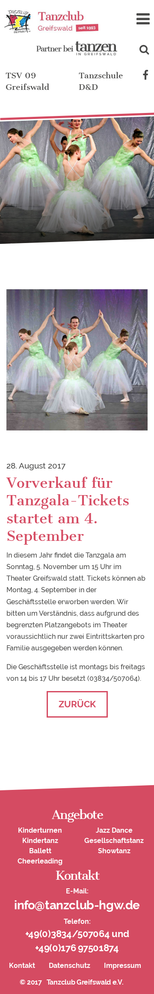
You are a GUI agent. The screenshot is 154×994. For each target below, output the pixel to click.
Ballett (40, 851)
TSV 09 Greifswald (27, 81)
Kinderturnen (40, 830)
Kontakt (22, 965)
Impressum (122, 965)
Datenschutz (69, 965)
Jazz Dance (114, 830)
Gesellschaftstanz (114, 841)
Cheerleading (40, 861)
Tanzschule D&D (101, 81)
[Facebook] (145, 76)
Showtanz (114, 851)
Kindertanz (40, 841)
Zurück (77, 704)
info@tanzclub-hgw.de (77, 905)
